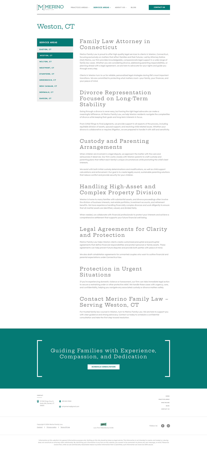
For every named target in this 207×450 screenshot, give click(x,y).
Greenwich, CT (47, 80)
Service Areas (48, 42)
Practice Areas (164, 399)
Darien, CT (45, 98)
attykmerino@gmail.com (70, 406)
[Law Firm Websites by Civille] (103, 426)
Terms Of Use (65, 427)
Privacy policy (51, 427)
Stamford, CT (46, 74)
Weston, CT (46, 55)
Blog (133, 7)
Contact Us (159, 7)
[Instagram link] (168, 425)
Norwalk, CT (46, 92)
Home (167, 396)
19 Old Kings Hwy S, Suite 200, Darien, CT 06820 (47, 403)
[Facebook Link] (162, 425)
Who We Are (165, 402)
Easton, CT (45, 49)
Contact (40, 427)
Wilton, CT (45, 62)
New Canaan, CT (48, 86)
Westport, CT (46, 68)
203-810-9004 (66, 401)
